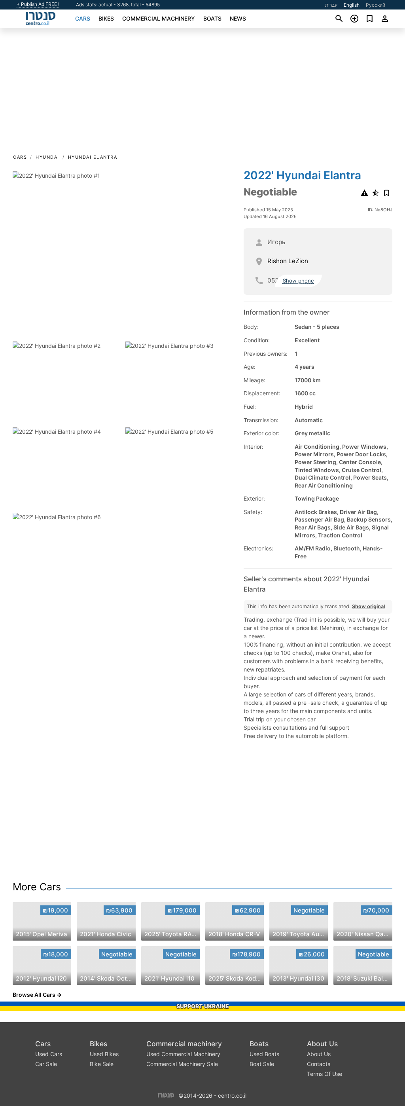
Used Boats (264, 1054)
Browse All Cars (34, 994)
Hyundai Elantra (92, 157)
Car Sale (46, 1063)
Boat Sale (262, 1063)
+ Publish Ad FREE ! (38, 4)
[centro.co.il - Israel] (166, 1094)
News (238, 18)
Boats (212, 18)
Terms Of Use (324, 1073)
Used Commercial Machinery (183, 1054)
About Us (322, 1044)
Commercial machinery (158, 18)
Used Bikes (104, 1054)
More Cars (37, 887)
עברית (331, 5)
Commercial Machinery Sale (182, 1063)
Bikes (106, 18)
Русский (375, 5)
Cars (82, 18)
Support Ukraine (202, 1006)
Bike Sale (102, 1063)
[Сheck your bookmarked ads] (369, 18)
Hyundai (47, 157)
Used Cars (48, 1054)
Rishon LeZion (287, 261)
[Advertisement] (202, 93)
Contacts (318, 1063)
